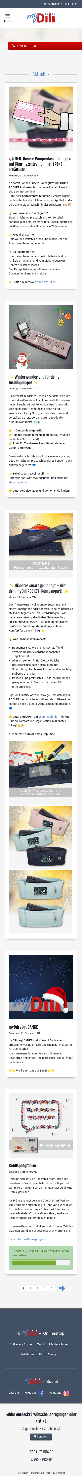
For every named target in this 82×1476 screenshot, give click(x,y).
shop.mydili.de (18, 482)
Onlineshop (27, 45)
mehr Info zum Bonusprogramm (28, 1239)
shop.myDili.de (46, 282)
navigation (7, 16)
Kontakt (42, 1436)
